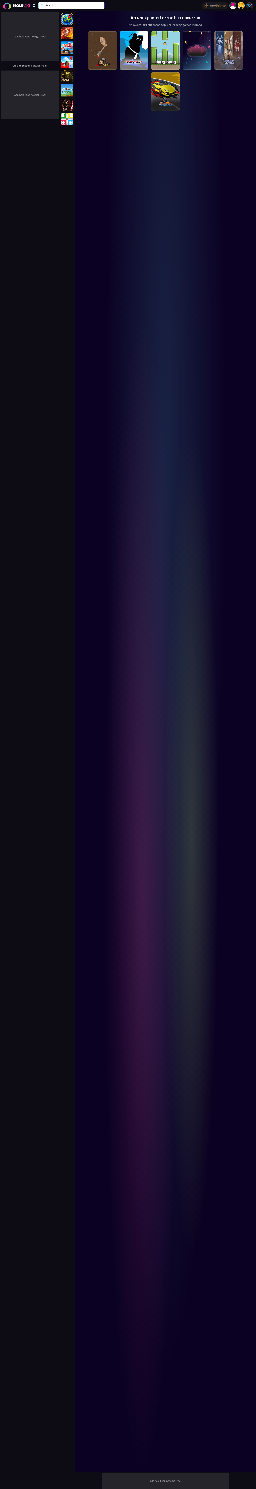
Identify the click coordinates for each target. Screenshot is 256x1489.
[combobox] (73, 5)
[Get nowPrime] (215, 5)
